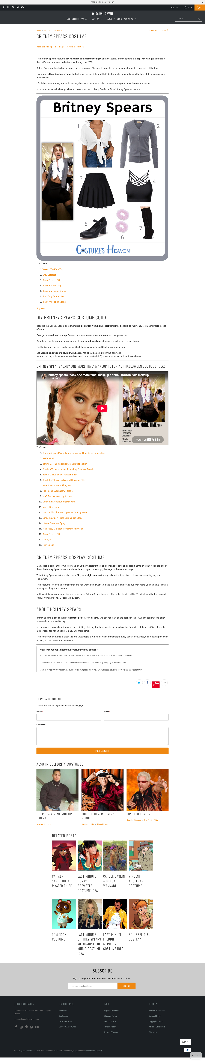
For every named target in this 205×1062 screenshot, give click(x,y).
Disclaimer (153, 1032)
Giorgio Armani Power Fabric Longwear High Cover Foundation (73, 453)
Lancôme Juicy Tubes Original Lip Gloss (62, 518)
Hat (92, 824)
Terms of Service (111, 1032)
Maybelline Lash (50, 507)
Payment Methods (111, 1010)
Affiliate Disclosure (157, 1027)
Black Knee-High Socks (54, 301)
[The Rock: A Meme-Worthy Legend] (57, 790)
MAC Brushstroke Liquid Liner (57, 496)
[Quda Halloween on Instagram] (8, 7)
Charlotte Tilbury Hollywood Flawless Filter (64, 480)
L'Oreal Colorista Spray (53, 523)
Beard (129, 820)
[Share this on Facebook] (147, 682)
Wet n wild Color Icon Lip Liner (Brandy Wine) (64, 512)
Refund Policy (110, 1021)
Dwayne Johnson (43, 824)
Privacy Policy (110, 1027)
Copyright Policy (156, 1021)
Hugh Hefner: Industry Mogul (97, 816)
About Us (63, 1010)
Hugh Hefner (102, 824)
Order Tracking (65, 1021)
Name (39, 711)
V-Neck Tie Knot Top (75, 47)
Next (164, 30)
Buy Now (40, 308)
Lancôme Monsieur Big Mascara (58, 501)
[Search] (198, 18)
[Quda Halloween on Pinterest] (13, 7)
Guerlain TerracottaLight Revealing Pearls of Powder (68, 469)
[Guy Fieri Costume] (148, 790)
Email (107, 711)
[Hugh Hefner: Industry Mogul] (102, 790)
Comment (41, 725)
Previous (155, 30)
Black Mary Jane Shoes (54, 291)
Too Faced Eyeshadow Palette (57, 491)
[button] (85, 19)
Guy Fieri (148, 820)
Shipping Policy (110, 1016)
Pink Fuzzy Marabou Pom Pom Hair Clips (62, 528)
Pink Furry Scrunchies (53, 296)
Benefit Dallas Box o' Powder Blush (59, 474)
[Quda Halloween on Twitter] (17, 7)
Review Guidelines (157, 1010)
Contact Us (63, 1016)
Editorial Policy (155, 1016)
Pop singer (59, 47)
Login (190, 7)
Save (157, 683)
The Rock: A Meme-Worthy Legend (54, 816)
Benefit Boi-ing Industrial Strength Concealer (64, 464)
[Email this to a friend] (164, 682)
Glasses (85, 824)
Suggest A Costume (67, 1027)
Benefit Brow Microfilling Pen (56, 485)
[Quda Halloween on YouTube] (22, 7)
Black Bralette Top (44, 47)
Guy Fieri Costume (139, 814)
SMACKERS (48, 458)
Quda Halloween (28, 1051)
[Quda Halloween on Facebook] (3, 7)
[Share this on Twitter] (139, 682)
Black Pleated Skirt (51, 280)
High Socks (48, 545)
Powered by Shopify (93, 1051)
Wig (156, 820)
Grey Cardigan (49, 274)
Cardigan (46, 539)
